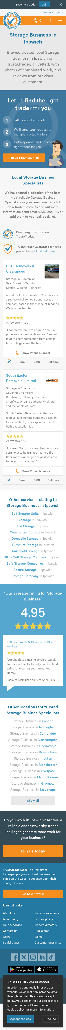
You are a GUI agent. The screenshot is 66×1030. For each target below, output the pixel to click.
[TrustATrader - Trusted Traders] (12, 18)
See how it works (33, 894)
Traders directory (45, 925)
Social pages (11, 942)
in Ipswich (33, 513)
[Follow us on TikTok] (51, 957)
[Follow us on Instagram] (33, 957)
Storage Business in (33, 720)
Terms (38, 936)
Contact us (10, 930)
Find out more (45, 251)
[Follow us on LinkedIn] (42, 957)
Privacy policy (43, 919)
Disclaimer (41, 930)
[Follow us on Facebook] (15, 957)
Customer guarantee (48, 942)
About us (9, 913)
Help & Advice (12, 925)
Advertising (10, 919)
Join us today (33, 851)
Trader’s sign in (53, 12)
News (6, 936)
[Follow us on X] (24, 957)
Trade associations (46, 913)
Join (43, 4)
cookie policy (16, 1009)
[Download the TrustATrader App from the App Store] (46, 969)
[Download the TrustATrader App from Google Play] (21, 969)
